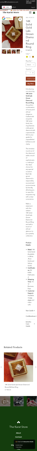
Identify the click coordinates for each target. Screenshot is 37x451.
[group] (18, 373)
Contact (18, 437)
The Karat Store (11, 12)
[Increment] (33, 72)
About (18, 433)
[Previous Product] (1, 367)
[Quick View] (18, 367)
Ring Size (29, 61)
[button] (34, 12)
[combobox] (30, 65)
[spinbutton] (30, 72)
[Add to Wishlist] (20, 19)
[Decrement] (27, 72)
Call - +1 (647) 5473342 (30, 2)
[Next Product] (36, 367)
